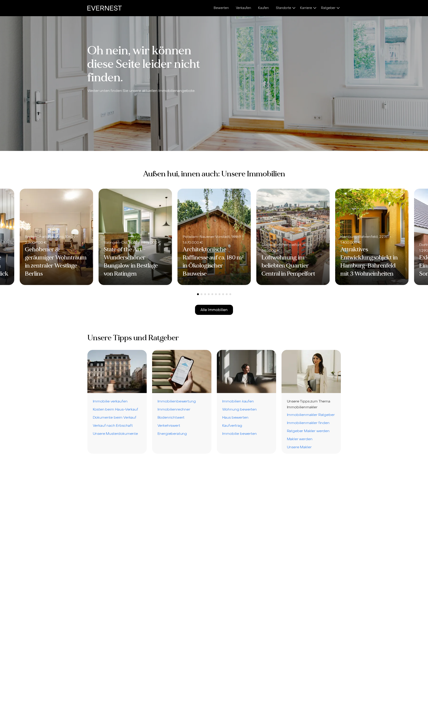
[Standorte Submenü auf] (294, 8)
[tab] (198, 294)
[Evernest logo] (104, 8)
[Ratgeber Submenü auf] (338, 8)
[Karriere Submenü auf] (314, 8)
